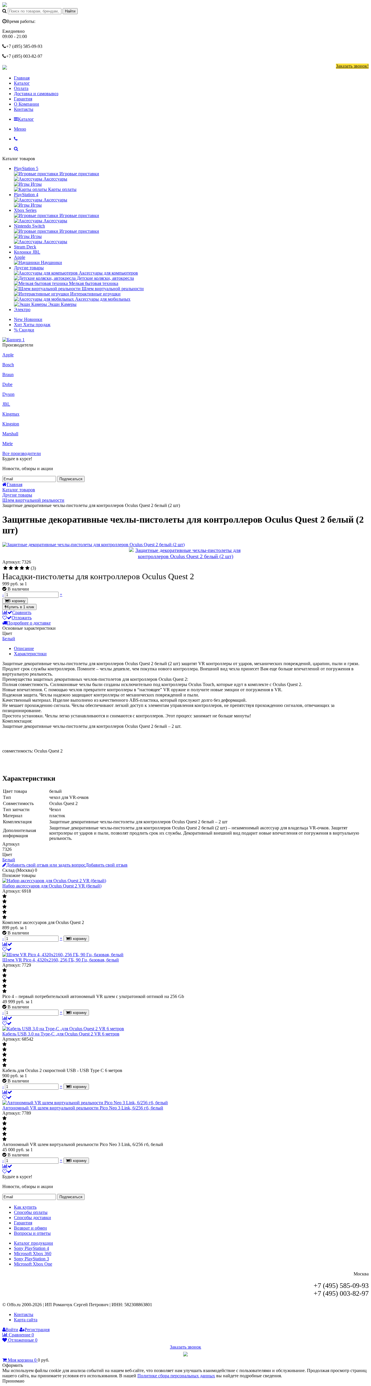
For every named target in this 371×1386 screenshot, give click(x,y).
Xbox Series (25, 210)
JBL (6, 404)
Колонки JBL (27, 252)
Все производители (21, 453)
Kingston (10, 423)
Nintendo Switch (29, 225)
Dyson (8, 394)
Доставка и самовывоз (36, 93)
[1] (5, 568)
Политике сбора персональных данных (176, 1375)
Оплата (21, 88)
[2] (11, 568)
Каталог (22, 83)
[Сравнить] (7, 944)
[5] (27, 568)
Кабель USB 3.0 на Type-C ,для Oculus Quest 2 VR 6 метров (60, 1033)
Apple (19, 257)
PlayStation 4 (26, 194)
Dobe (7, 384)
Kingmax (10, 414)
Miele (7, 443)
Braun (8, 374)
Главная (22, 77)
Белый (8, 638)
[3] (16, 568)
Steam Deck (25, 246)
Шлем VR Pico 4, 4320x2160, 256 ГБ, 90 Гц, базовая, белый (60, 959)
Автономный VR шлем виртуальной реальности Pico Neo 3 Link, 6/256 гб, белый (82, 1107)
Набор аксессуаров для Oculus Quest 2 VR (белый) (51, 885)
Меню (20, 129)
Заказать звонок (185, 1347)
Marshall (10, 433)
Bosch (8, 364)
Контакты (23, 109)
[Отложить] (7, 949)
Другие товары (29, 267)
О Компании (26, 104)
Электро (22, 309)
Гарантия (23, 98)
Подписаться (70, 479)
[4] (22, 568)
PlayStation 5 (26, 168)
